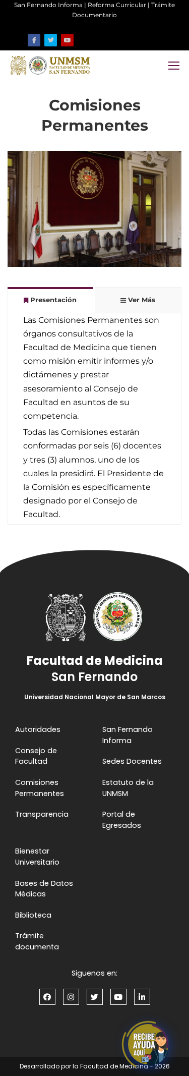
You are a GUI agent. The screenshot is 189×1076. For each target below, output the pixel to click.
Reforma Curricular (117, 5)
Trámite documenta (37, 941)
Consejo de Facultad (36, 756)
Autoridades (37, 729)
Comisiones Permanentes (39, 788)
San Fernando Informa (48, 5)
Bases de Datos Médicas (44, 888)
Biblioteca (33, 915)
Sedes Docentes (132, 761)
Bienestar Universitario (37, 856)
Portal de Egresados (121, 819)
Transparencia (42, 814)
